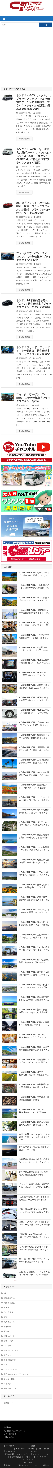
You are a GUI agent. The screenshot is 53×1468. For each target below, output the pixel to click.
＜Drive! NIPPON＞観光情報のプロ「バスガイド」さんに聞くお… (34, 1061)
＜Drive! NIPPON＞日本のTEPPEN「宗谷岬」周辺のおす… (34, 1073)
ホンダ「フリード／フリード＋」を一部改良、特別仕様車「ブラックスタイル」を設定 (33, 351)
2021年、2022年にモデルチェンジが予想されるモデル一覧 (34, 1260)
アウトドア (8, 1341)
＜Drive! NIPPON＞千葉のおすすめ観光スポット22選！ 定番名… (34, 636)
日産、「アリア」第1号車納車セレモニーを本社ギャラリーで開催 (34, 1223)
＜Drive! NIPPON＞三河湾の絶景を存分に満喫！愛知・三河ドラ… (34, 761)
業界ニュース (9, 1322)
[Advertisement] (26, 56)
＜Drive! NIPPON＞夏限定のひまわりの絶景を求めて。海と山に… (34, 886)
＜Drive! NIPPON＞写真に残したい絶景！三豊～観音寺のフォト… (34, 861)
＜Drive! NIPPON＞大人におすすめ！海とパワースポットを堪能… (34, 798)
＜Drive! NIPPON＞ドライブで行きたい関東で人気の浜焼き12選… (34, 624)
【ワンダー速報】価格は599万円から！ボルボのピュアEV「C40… (34, 1185)
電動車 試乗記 (9, 1303)
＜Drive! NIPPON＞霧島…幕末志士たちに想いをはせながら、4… (34, 1123)
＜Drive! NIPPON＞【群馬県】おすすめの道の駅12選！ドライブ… (34, 611)
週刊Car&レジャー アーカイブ (16, 1374)
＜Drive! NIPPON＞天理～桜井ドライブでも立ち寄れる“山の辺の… (34, 986)
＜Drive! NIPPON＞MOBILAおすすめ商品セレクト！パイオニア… (34, 698)
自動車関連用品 (10, 1360)
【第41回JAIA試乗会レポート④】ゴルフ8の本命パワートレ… (34, 1235)
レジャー (7, 1345)
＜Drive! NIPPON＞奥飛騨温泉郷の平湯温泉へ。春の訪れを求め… (34, 1086)
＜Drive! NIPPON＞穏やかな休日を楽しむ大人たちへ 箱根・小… (34, 811)
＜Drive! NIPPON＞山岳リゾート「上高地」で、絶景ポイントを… (34, 936)
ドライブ (7, 1355)
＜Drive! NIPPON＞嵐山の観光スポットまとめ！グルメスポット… (34, 599)
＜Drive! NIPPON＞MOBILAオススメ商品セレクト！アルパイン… (34, 673)
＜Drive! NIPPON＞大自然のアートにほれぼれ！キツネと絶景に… (34, 786)
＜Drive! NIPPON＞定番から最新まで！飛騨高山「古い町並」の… (34, 1023)
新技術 (6, 1331)
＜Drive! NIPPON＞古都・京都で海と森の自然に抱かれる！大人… (34, 1048)
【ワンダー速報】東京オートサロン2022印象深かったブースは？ (34, 1248)
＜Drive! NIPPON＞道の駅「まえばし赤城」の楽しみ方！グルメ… (34, 686)
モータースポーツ (11, 1388)
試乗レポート (9, 1336)
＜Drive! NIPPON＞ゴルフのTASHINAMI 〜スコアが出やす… (34, 1110)
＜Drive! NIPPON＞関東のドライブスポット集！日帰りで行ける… (34, 574)
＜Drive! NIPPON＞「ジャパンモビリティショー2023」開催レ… (34, 723)
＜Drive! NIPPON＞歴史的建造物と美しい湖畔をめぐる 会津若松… (34, 836)
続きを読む (25, 139)
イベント (7, 1365)
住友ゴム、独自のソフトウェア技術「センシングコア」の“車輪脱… (34, 1273)
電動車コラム (9, 1298)
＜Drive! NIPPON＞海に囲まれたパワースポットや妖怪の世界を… (34, 823)
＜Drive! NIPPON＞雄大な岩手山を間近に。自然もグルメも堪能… (34, 923)
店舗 (5, 1317)
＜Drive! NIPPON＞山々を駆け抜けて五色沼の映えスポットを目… (34, 848)
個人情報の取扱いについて (14, 1431)
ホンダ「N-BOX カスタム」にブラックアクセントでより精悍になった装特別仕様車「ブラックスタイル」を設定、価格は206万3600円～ (33, 102)
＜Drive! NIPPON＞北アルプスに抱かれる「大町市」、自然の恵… (34, 873)
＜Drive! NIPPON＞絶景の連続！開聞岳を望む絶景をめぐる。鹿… (34, 898)
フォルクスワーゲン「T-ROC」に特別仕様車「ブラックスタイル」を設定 (33, 398)
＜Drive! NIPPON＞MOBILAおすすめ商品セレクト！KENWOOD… (34, 661)
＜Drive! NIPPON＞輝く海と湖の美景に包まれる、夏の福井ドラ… (34, 961)
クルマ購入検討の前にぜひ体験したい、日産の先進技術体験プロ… (34, 1173)
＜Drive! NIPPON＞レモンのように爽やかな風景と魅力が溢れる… (34, 911)
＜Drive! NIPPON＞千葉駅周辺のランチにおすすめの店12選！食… (34, 586)
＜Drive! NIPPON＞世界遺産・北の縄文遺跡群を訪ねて (34, 1098)
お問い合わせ (9, 1437)
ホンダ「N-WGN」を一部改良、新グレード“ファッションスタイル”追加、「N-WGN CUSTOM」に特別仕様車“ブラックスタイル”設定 (33, 156)
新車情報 (7, 1326)
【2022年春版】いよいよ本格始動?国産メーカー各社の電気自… (34, 1198)
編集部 (38, 113)
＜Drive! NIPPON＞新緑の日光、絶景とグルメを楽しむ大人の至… (34, 1011)
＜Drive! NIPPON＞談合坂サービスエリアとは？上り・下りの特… (34, 649)
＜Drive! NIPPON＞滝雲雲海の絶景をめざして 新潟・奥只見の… (34, 748)
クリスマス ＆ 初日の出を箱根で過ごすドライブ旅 (34, 1148)
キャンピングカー (11, 1350)
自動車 (6, 1307)
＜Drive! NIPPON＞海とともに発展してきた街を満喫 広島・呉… (34, 773)
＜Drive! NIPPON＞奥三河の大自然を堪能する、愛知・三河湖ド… (34, 973)
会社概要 (7, 1427)
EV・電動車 (8, 1312)
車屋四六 (7, 1384)
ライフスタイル (10, 1369)
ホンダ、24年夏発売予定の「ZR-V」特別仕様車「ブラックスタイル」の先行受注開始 (33, 304)
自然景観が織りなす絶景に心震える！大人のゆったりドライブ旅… (34, 1160)
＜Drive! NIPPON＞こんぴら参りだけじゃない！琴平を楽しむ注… (34, 948)
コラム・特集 (9, 1379)
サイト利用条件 (10, 1434)
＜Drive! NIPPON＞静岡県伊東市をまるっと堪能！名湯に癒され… (34, 998)
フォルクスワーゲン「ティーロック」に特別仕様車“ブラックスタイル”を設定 (33, 256)
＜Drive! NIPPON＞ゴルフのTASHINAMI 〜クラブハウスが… (34, 1036)
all (5, 1293)
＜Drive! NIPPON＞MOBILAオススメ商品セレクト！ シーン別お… (34, 711)
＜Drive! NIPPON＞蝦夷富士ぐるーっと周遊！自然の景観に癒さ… (34, 736)
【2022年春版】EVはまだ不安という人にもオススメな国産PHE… (34, 1210)
